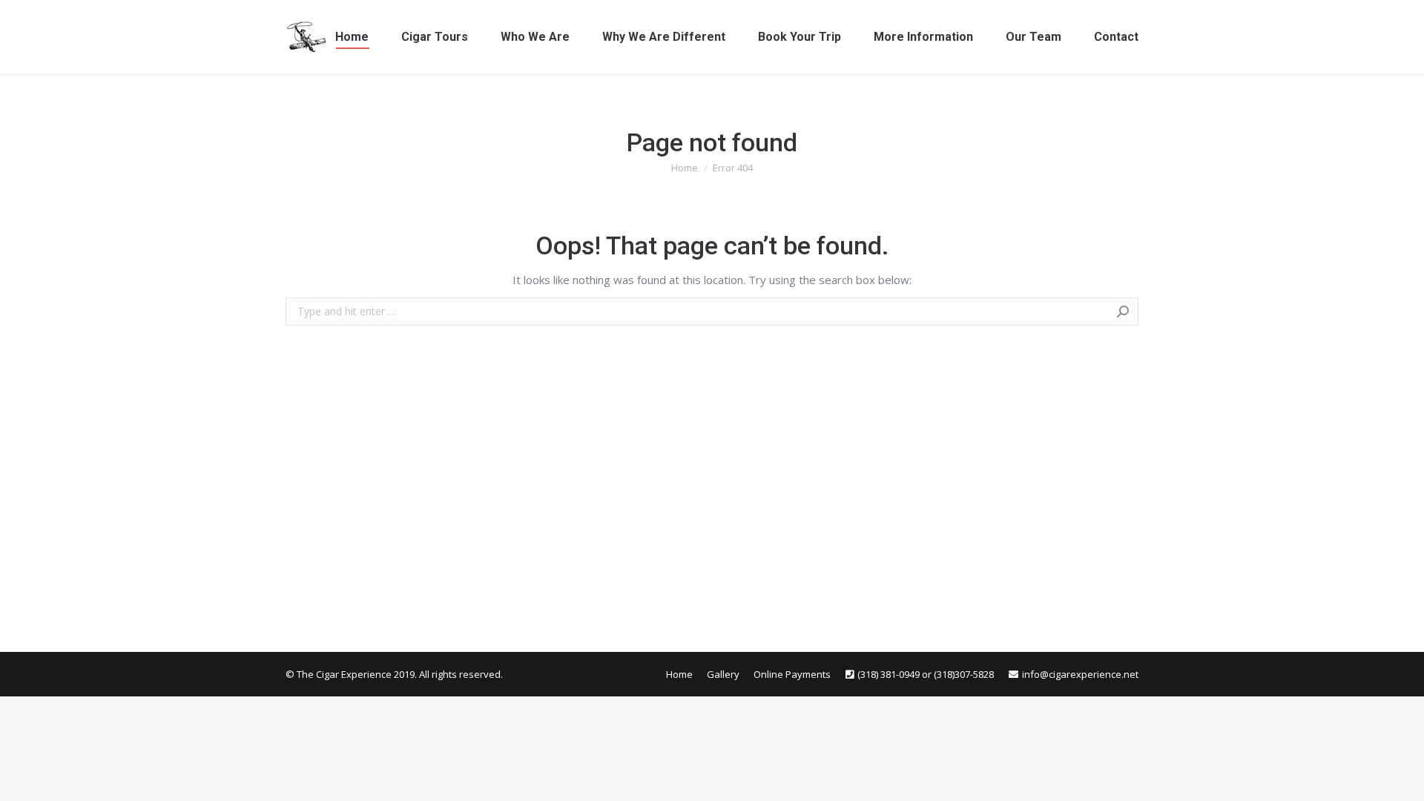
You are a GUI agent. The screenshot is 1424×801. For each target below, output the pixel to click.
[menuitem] (352, 37)
